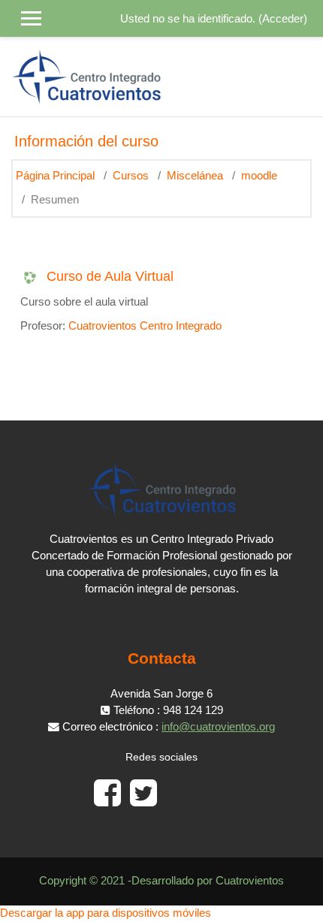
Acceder (282, 19)
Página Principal (55, 176)
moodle (259, 176)
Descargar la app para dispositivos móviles (105, 913)
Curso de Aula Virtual (110, 276)
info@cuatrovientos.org (218, 727)
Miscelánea (195, 176)
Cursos (131, 176)
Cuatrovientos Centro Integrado (145, 326)
